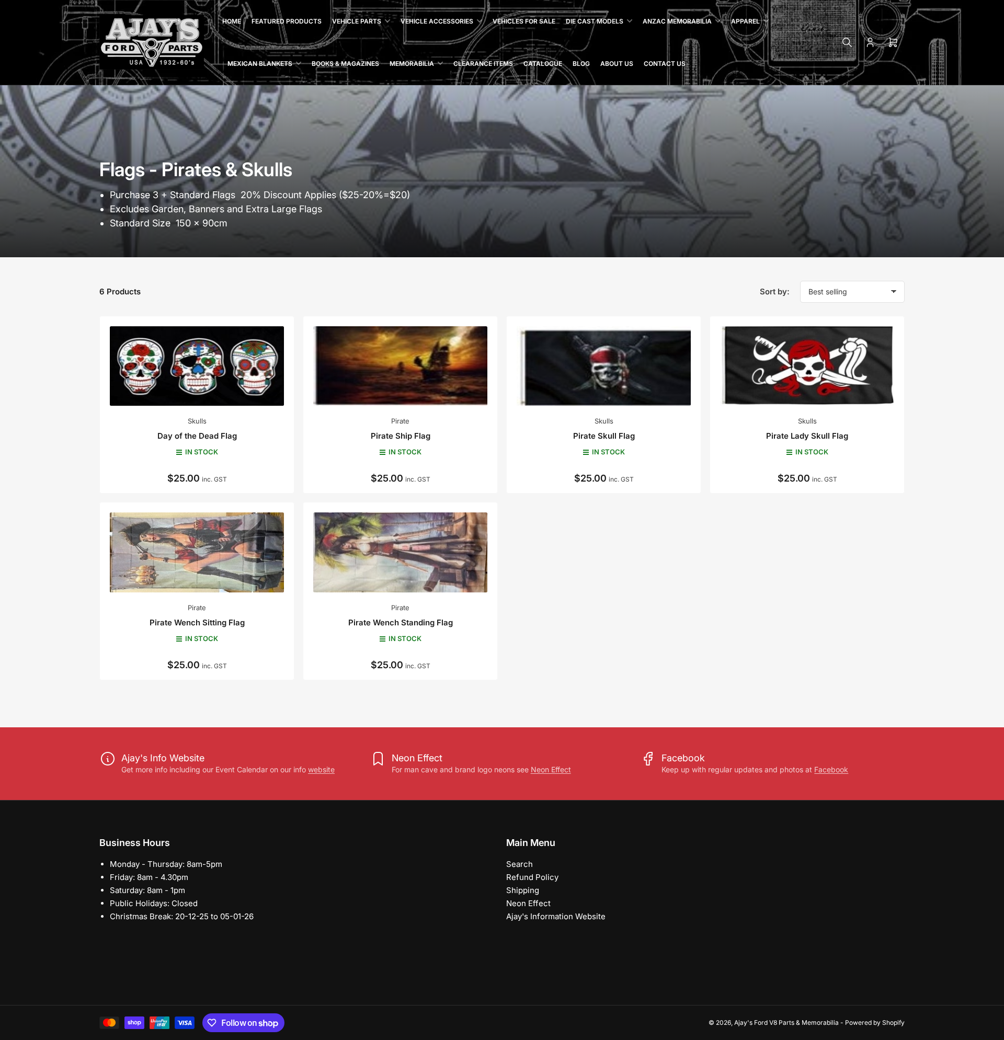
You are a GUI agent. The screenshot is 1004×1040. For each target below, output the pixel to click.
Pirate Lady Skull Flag (807, 436)
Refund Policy (532, 877)
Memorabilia (412, 63)
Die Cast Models (594, 21)
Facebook (831, 769)
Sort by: (775, 291)
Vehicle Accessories (437, 21)
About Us (616, 63)
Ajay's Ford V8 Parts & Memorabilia (786, 1022)
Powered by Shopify (875, 1022)
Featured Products (287, 21)
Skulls (197, 421)
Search (519, 864)
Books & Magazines (345, 63)
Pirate (400, 421)
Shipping (522, 890)
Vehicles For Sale (524, 21)
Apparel (745, 21)
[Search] (847, 42)
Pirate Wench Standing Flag (400, 622)
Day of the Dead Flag (197, 436)
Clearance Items (483, 63)
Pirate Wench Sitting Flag (197, 622)
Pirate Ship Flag (400, 436)
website (321, 769)
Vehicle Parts (356, 21)
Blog (581, 63)
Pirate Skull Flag (604, 436)
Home (231, 21)
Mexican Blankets (259, 63)
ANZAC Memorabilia (677, 21)
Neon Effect (551, 769)
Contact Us (665, 63)
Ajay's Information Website (556, 916)
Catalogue (542, 63)
